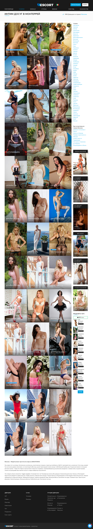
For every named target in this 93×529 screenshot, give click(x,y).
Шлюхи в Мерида (78, 133)
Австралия (76, 25)
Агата (79, 383)
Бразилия (76, 36)
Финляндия (76, 109)
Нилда (80, 362)
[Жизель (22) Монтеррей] (16, 39)
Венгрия (75, 39)
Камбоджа (76, 62)
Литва (75, 76)
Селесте (80, 355)
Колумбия (76, 69)
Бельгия (75, 34)
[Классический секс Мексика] (38, 72)
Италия (75, 60)
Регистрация (76, 4)
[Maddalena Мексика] (38, 39)
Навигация (8, 505)
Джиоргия (81, 334)
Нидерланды (76, 82)
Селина (80, 376)
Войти (85, 4)
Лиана (79, 341)
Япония (75, 121)
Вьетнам (75, 43)
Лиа (79, 319)
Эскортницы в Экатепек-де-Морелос (51, 498)
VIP (6, 496)
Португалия (76, 93)
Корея (75, 70)
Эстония (75, 114)
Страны (44, 9)
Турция (75, 103)
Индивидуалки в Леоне (79, 145)
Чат (6, 508)
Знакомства (84, 9)
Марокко (75, 77)
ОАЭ (74, 88)
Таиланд (75, 100)
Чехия (75, 112)
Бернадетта (81, 369)
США (74, 98)
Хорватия (75, 110)
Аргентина (76, 30)
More (80, 392)
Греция (75, 51)
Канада (75, 65)
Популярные (9, 9)
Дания (75, 53)
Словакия (75, 95)
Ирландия (76, 58)
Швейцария (76, 115)
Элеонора (80, 348)
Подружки (8, 512)
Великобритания (78, 37)
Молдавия (76, 81)
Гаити (74, 44)
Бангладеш (76, 32)
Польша (75, 91)
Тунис (74, 102)
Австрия (75, 27)
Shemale (33, 9)
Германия (76, 48)
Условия (28, 496)
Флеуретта (80, 327)
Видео (7, 499)
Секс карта (8, 515)
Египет (75, 55)
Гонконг (75, 49)
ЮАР (74, 119)
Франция (75, 105)
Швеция (75, 117)
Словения (76, 96)
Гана (74, 46)
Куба (74, 72)
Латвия (75, 74)
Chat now (81, 323)
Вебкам (54, 9)
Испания (75, 56)
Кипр (74, 67)
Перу (74, 89)
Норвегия (76, 86)
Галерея (21, 9)
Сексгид (71, 9)
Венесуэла (76, 41)
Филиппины (76, 107)
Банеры (28, 499)
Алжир (75, 29)
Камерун (75, 63)
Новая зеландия (77, 84)
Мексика (84, 14)
